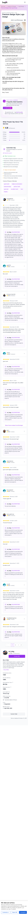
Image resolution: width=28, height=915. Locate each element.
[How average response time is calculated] (12, 682)
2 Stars (4, 138)
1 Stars (4, 140)
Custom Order (14, 714)
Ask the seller (8, 107)
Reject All (14, 912)
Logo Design (21, 6)
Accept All (23, 912)
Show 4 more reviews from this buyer (14, 425)
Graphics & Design (12, 6)
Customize (5, 912)
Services (3, 6)
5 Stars (4, 132)
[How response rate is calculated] (10, 687)
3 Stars (4, 136)
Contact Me (17, 656)
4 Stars (4, 134)
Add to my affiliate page (17, 20)
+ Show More (6, 669)
